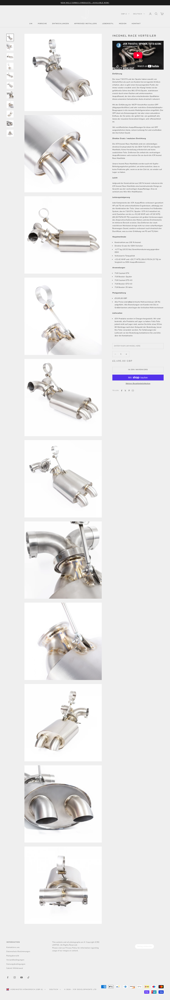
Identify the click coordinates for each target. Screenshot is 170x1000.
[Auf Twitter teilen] (125, 391)
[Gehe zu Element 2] (10, 47)
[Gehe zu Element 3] (10, 56)
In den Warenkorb (138, 370)
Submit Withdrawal (14, 968)
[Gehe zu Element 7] (10, 95)
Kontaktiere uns (13, 947)
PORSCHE (42, 23)
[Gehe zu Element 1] (10, 37)
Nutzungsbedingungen (15, 964)
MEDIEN (123, 23)
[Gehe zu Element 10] (10, 123)
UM (31, 23)
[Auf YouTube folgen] (21, 977)
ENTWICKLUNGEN (60, 23)
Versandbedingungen (15, 960)
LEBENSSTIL (108, 23)
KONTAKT (136, 23)
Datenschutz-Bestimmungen (18, 951)
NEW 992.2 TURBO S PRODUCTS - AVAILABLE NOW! (85, 3)
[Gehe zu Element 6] (10, 85)
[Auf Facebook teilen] (122, 391)
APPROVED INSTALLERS (85, 23)
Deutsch (137, 14)
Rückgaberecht (12, 956)
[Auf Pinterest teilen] (129, 391)
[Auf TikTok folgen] (28, 977)
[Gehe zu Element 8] (10, 104)
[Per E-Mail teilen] (133, 391)
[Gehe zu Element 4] (10, 66)
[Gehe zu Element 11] (10, 133)
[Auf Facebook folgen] (7, 977)
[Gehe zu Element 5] (10, 75)
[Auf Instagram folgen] (14, 977)
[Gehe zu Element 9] (10, 114)
